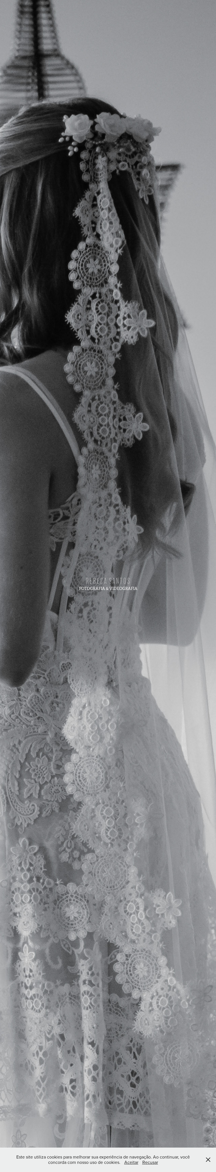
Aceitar (131, 1162)
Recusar (150, 1162)
